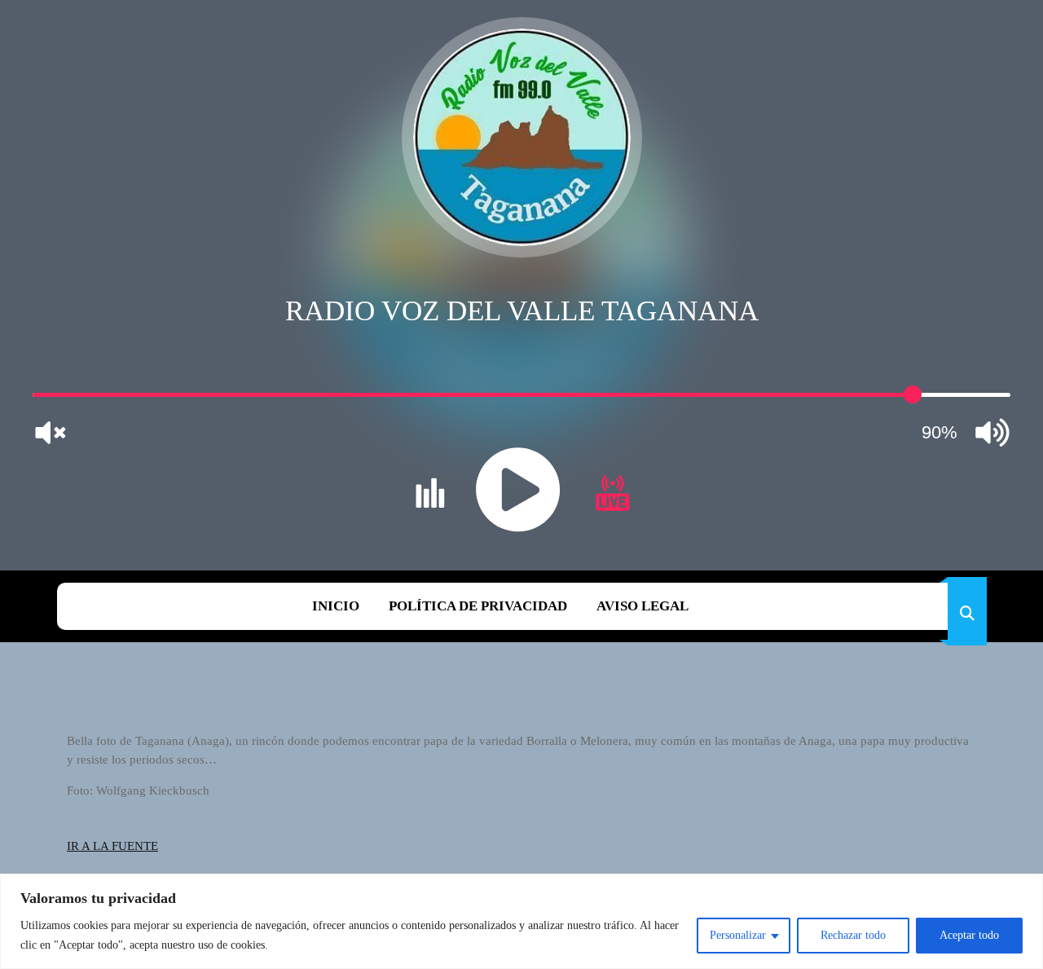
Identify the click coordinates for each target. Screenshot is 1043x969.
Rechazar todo (853, 935)
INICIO (335, 606)
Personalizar (738, 935)
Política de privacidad (478, 606)
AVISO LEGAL (642, 606)
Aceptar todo (969, 935)
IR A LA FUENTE (112, 845)
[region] (521, 921)
